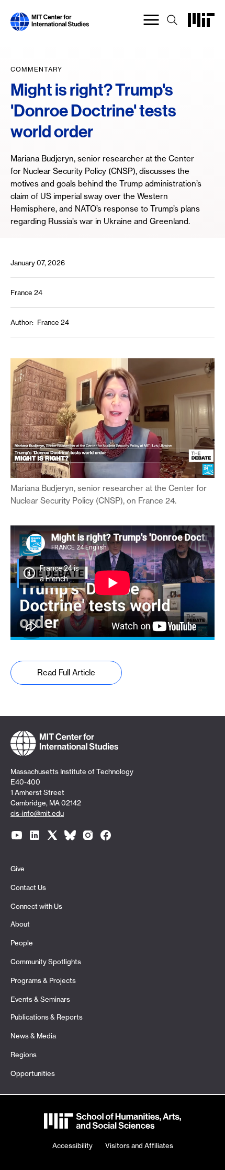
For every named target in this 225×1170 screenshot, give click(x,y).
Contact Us (28, 887)
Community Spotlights (45, 961)
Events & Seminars (40, 999)
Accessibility (72, 1145)
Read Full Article (66, 672)
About (20, 924)
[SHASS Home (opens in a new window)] (112, 1122)
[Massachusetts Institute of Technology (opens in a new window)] (201, 24)
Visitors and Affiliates (139, 1145)
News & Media (33, 1036)
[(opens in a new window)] (16, 835)
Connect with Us (36, 906)
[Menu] (151, 22)
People (21, 943)
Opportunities (32, 1073)
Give (17, 868)
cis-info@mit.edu (37, 813)
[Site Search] (172, 22)
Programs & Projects (43, 980)
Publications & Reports (46, 1017)
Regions (23, 1054)
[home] (49, 24)
